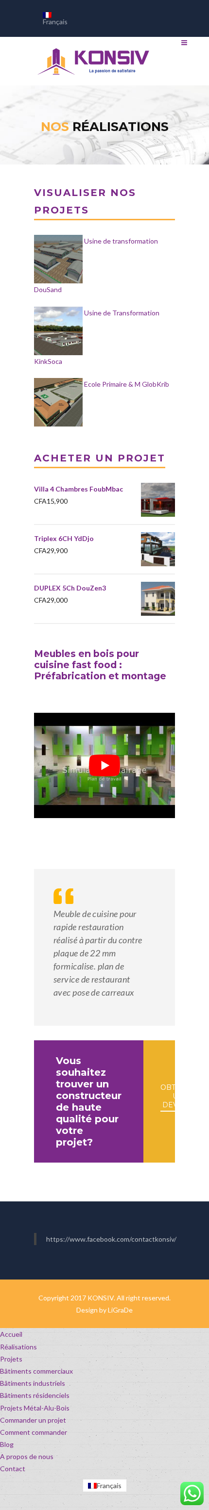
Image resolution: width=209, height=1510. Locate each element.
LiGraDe (120, 1310)
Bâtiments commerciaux (36, 1371)
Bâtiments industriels (32, 1383)
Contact (12, 1468)
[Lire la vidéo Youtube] (104, 765)
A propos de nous (26, 1456)
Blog (7, 1444)
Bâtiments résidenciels (35, 1395)
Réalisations (18, 1347)
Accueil (11, 1334)
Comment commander (33, 1432)
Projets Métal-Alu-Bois (35, 1408)
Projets (11, 1359)
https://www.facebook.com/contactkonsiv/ (111, 1239)
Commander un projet (33, 1420)
